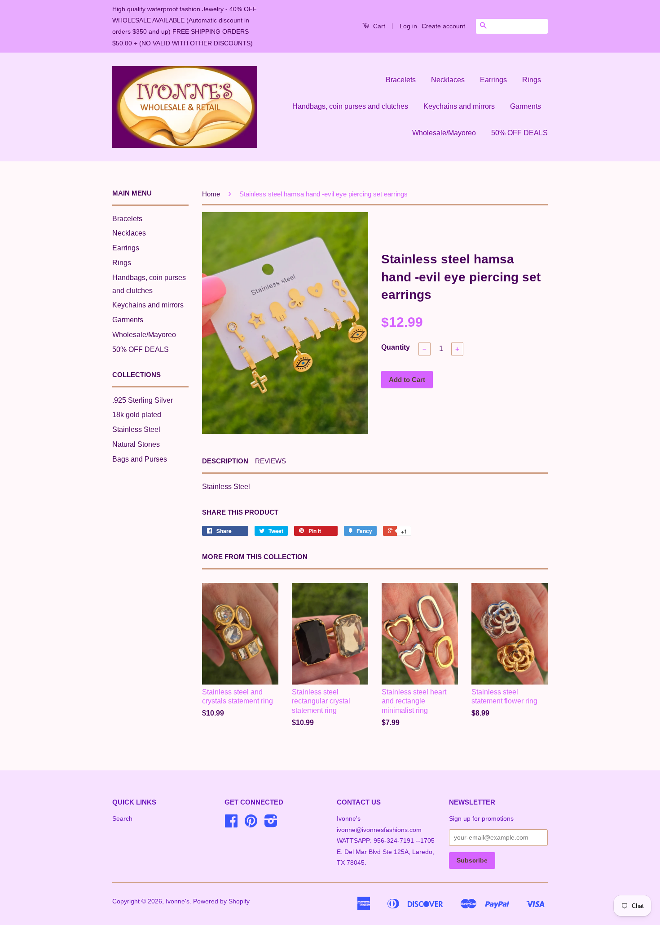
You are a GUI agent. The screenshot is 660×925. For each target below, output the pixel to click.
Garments (525, 106)
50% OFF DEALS (519, 133)
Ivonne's (177, 901)
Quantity (395, 347)
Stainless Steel (136, 429)
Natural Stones (136, 444)
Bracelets (401, 80)
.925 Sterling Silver (142, 400)
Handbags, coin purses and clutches (350, 106)
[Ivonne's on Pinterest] (251, 824)
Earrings (493, 80)
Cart (378, 26)
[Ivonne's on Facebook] (231, 824)
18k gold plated (136, 414)
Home (211, 194)
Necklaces (448, 80)
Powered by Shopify (221, 901)
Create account (443, 26)
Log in (408, 26)
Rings (531, 80)
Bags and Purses (139, 459)
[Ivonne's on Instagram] (271, 824)
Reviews (270, 461)
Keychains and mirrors (459, 106)
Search (122, 818)
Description (225, 461)
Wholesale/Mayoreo (444, 133)
